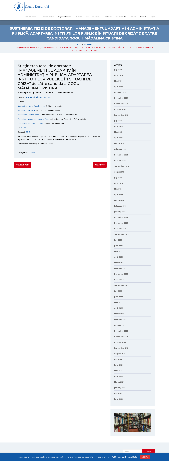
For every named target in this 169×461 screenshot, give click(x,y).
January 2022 (119, 325)
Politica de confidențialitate (124, 457)
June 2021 (118, 365)
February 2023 (120, 268)
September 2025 (121, 115)
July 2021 (118, 359)
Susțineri (87, 44)
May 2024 (118, 189)
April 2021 (118, 376)
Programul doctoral (65, 17)
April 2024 (118, 194)
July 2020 (118, 393)
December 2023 (121, 217)
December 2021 (121, 331)
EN (25, 127)
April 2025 (118, 137)
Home (79, 44)
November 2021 (121, 336)
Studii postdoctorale (93, 17)
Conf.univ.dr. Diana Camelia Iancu (31, 106)
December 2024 (121, 155)
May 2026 (118, 81)
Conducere (108, 17)
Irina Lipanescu (34, 92)
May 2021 (118, 370)
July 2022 (118, 291)
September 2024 (121, 166)
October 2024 (120, 160)
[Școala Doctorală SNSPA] (31, 7)
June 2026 (118, 75)
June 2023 (118, 245)
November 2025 (121, 103)
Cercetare (79, 17)
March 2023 (119, 262)
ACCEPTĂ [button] (145, 457)
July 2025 (118, 120)
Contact (143, 17)
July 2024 (118, 177)
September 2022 (121, 285)
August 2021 (119, 353)
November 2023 (121, 223)
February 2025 (120, 149)
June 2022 (118, 297)
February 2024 (120, 206)
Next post (100, 165)
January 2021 (119, 387)
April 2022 (118, 308)
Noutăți (133, 17)
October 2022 (120, 280)
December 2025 (121, 98)
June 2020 (118, 399)
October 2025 (120, 109)
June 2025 (118, 126)
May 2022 (118, 302)
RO (22, 127)
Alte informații (120, 17)
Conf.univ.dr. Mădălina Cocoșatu (30, 123)
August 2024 (119, 172)
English (152, 17)
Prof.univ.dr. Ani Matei (26, 110)
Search (148, 452)
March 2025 (119, 143)
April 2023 (118, 257)
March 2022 (119, 314)
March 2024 (119, 200)
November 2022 (121, 274)
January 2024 (119, 211)
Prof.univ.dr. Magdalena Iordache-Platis (33, 119)
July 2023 (118, 240)
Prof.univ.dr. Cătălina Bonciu (29, 115)
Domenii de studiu (31, 17)
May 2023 (118, 251)
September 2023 (121, 234)
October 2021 (120, 342)
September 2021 (121, 348)
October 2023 (120, 228)
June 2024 (118, 183)
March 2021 (119, 382)
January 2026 (119, 92)
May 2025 (118, 132)
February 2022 (120, 319)
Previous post (22, 165)
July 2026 (118, 69)
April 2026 (118, 86)
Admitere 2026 (48, 17)
